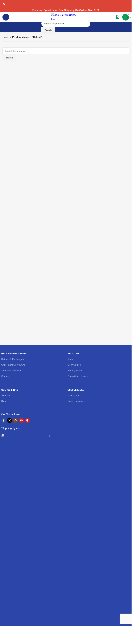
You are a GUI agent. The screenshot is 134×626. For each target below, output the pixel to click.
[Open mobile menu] (6, 17)
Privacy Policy (74, 370)
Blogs (4, 401)
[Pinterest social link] (27, 420)
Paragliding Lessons (77, 376)
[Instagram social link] (15, 420)
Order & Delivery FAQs (13, 364)
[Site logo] (66, 16)
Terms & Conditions (11, 370)
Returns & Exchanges (12, 359)
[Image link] (25, 556)
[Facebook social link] (3, 420)
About (70, 359)
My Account (73, 395)
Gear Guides (74, 364)
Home (5, 37)
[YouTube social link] (21, 420)
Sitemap (5, 395)
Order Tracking (75, 401)
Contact (5, 376)
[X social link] (9, 420)
